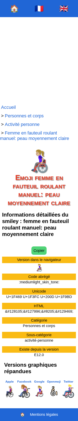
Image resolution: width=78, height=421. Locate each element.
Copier (39, 251)
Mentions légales (44, 414)
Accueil (8, 107)
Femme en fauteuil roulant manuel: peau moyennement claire (34, 135)
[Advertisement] (39, 60)
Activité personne (22, 124)
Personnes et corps (24, 115)
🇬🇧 (63, 8)
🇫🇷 (39, 8)
